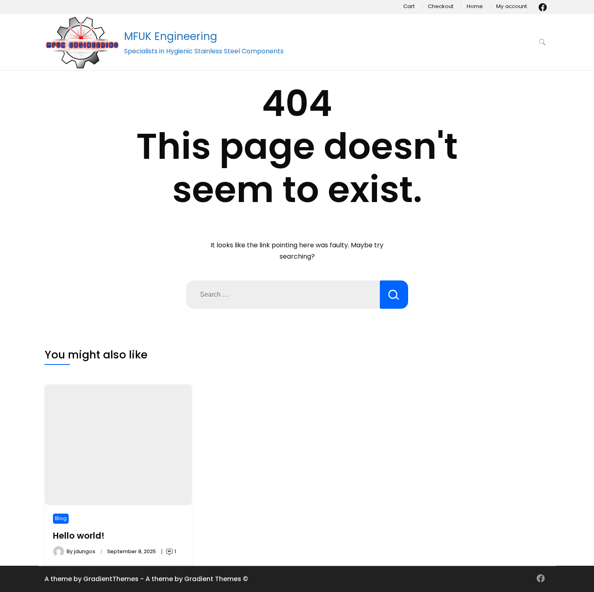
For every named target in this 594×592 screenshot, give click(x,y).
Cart (409, 6)
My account (511, 6)
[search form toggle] (542, 42)
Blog (61, 518)
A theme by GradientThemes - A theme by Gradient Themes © (146, 579)
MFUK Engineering (170, 36)
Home (475, 6)
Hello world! (79, 535)
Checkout (440, 6)
